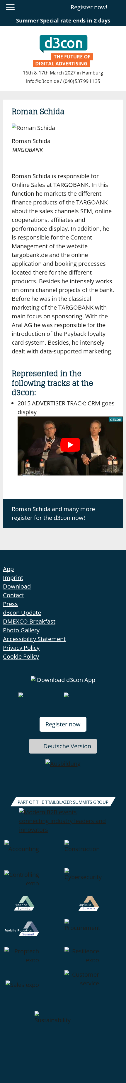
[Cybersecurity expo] (93, 882)
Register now (63, 724)
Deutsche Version (67, 746)
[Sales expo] (33, 990)
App (8, 569)
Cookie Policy (21, 656)
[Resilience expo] (93, 958)
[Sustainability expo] (63, 1025)
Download (17, 586)
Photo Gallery (21, 630)
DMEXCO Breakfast (29, 621)
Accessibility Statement (34, 639)
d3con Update (22, 613)
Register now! (89, 7)
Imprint (13, 578)
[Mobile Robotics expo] (33, 932)
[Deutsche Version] (118, 7)
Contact (13, 595)
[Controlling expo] (33, 882)
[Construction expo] (93, 854)
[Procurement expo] (93, 933)
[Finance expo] (33, 907)
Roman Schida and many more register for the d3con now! (53, 513)
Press (10, 604)
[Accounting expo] (33, 854)
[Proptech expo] (33, 958)
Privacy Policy (21, 648)
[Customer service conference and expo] (93, 990)
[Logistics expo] (93, 907)
